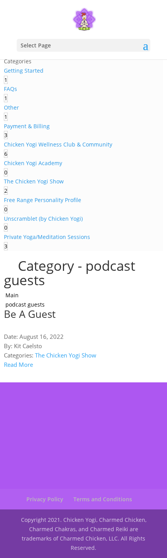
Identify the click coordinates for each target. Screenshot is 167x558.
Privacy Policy (44, 499)
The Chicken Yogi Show (65, 355)
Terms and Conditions (102, 499)
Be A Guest (30, 314)
